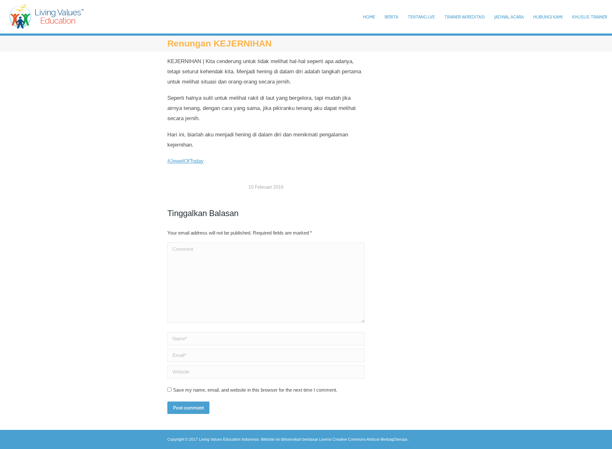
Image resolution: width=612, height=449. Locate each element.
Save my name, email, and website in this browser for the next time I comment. (255, 390)
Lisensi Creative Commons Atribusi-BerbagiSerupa (363, 439)
